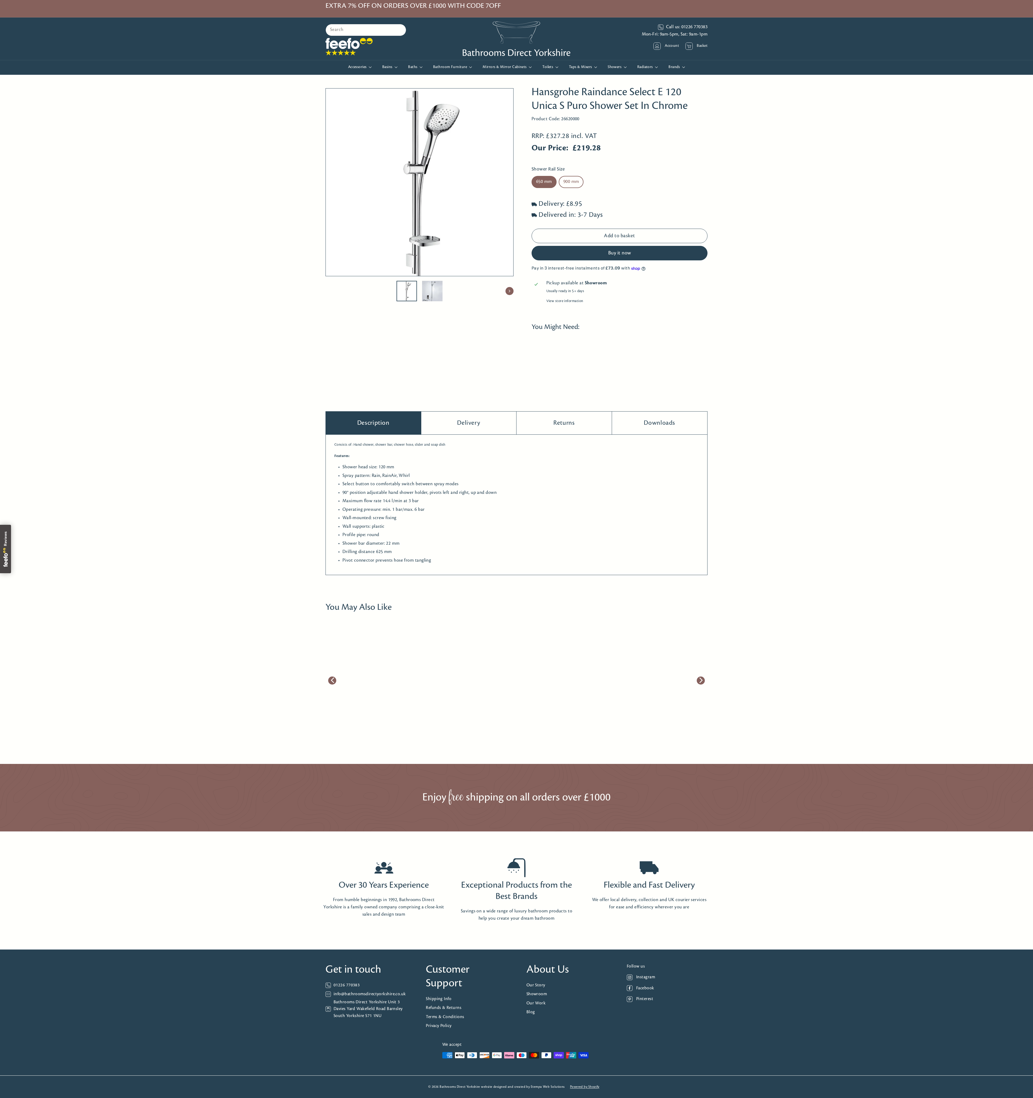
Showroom (536, 994)
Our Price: (550, 148)
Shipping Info (438, 999)
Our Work (536, 1003)
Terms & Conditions (445, 1017)
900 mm (571, 182)
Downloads (659, 423)
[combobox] (366, 30)
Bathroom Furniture (450, 67)
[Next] (509, 291)
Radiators (645, 67)
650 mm (544, 182)
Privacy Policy (438, 1025)
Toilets (548, 67)
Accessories (357, 67)
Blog (530, 1012)
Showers (615, 67)
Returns (564, 423)
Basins (387, 67)
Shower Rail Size (548, 169)
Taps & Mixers (581, 67)
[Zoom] (419, 182)
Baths (413, 67)
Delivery (468, 423)
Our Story (535, 985)
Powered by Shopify (584, 1087)
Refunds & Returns (443, 1007)
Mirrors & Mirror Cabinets (505, 67)
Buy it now (619, 253)
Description (373, 423)
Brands (674, 67)
